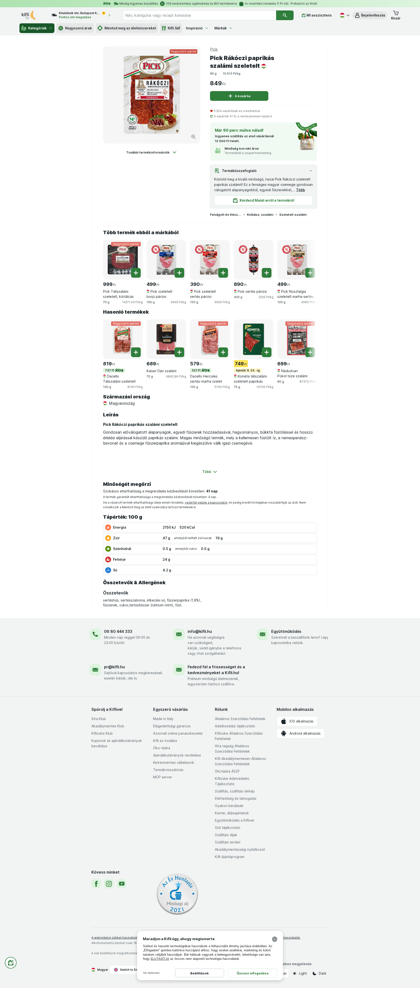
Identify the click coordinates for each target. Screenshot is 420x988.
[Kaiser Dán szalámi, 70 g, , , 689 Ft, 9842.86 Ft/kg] (166, 339)
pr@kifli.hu (114, 666)
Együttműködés (286, 631)
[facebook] (96, 884)
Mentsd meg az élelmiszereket (130, 28)
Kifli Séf (174, 28)
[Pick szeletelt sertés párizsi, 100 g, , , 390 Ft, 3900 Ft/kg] (210, 260)
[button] (369, 15)
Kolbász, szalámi (260, 214)
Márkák (220, 28)
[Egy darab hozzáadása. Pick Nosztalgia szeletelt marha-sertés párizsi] (310, 273)
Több (300, 190)
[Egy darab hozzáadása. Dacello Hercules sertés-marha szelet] (223, 352)
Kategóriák (37, 28)
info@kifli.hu (200, 631)
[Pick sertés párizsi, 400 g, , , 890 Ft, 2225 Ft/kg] (253, 260)
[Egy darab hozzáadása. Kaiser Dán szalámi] (179, 352)
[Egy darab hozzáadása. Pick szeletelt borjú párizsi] (179, 273)
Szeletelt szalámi (293, 214)
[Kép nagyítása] (193, 137)
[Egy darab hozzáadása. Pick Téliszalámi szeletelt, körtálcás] (136, 273)
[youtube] (121, 884)
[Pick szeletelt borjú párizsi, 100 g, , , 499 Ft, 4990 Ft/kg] (166, 260)
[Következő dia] (307, 258)
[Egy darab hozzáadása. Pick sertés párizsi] (266, 273)
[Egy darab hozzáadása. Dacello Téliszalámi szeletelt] (136, 352)
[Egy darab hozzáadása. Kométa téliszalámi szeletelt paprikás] (266, 352)
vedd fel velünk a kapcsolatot (206, 502)
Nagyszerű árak (78, 28)
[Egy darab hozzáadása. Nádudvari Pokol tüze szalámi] (310, 352)
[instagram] (109, 884)
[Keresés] (285, 15)
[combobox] (199, 15)
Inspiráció (194, 28)
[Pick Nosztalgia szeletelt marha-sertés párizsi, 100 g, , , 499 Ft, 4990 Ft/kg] (297, 260)
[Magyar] (344, 15)
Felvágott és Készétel (225, 214)
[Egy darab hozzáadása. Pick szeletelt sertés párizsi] (223, 273)
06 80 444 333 (118, 631)
